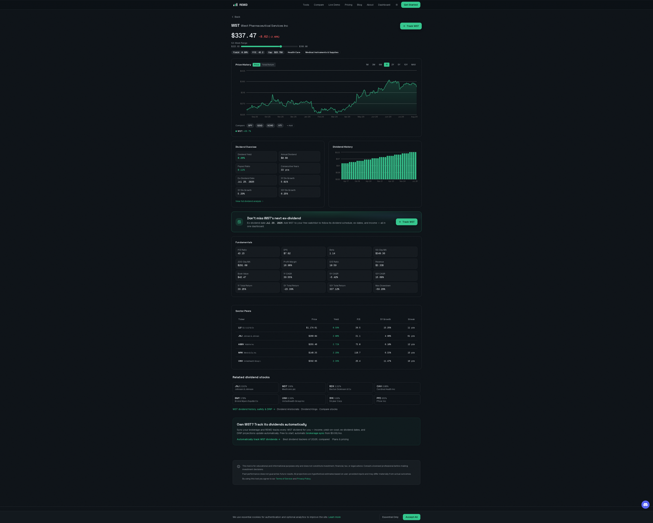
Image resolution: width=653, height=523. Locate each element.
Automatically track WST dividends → (258, 439)
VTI (280, 125)
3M (373, 64)
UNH (240, 361)
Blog (359, 4)
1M (367, 64)
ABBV (241, 344)
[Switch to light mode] (397, 5)
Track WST (413, 26)
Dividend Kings (309, 409)
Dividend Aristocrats (288, 409)
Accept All (412, 517)
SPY (250, 125)
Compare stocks (328, 409)
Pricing (348, 4)
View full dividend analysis (248, 201)
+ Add (290, 125)
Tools (306, 4)
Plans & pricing (340, 439)
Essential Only (390, 517)
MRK (240, 352)
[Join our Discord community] (645, 505)
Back (237, 16)
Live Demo (334, 4)
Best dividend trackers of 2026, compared (306, 439)
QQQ (259, 125)
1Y (387, 64)
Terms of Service (284, 478)
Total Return (268, 64)
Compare (319, 4)
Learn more (335, 517)
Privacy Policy (303, 478)
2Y (392, 64)
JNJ (240, 336)
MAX (413, 64)
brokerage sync (315, 433)
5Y (399, 64)
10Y (406, 64)
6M (380, 64)
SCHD (270, 125)
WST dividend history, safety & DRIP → (254, 409)
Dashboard (384, 4)
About (370, 4)
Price (256, 64)
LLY (239, 327)
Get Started (411, 4)
